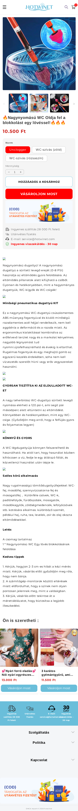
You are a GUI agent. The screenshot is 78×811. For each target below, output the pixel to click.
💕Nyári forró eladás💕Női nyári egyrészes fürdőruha (19, 672)
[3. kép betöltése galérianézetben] (59, 103)
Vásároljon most (39, 194)
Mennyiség (12, 165)
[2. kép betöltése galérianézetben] (39, 103)
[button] (4, 649)
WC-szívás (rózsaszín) (26, 158)
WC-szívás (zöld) (49, 149)
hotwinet (48, 809)
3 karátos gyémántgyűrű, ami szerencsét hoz (56, 672)
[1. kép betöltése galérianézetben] (18, 103)
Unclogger (17, 149)
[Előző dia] (4, 104)
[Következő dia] (74, 104)
